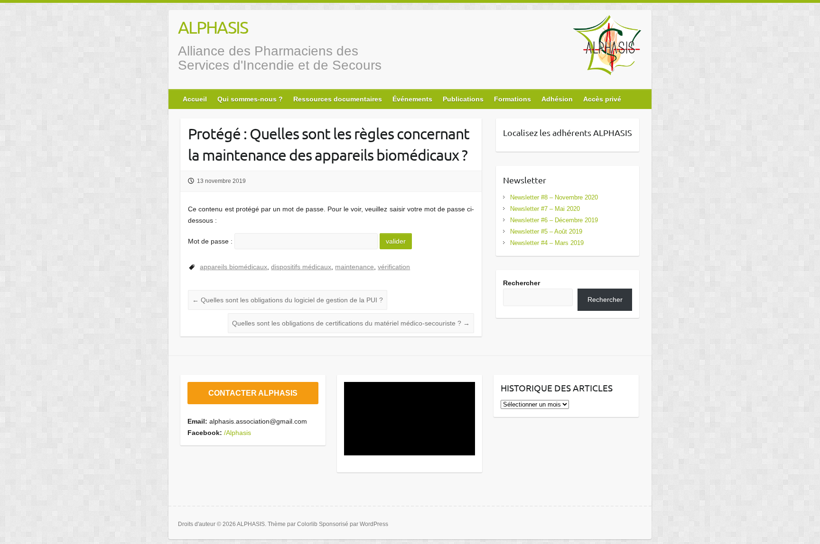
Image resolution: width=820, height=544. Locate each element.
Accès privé (602, 99)
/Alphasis (237, 432)
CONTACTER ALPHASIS (253, 393)
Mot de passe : (211, 241)
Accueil (195, 99)
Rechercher (521, 283)
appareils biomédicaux (233, 267)
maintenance (354, 267)
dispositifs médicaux (301, 267)
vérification (394, 267)
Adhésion (557, 99)
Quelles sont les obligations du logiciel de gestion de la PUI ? (287, 300)
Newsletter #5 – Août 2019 (546, 231)
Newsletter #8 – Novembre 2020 (554, 197)
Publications (463, 99)
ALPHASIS (213, 27)
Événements (412, 99)
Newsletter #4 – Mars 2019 (547, 242)
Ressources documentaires (337, 99)
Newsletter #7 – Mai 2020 (545, 208)
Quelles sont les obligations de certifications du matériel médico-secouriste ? (351, 323)
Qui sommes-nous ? (250, 99)
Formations (512, 99)
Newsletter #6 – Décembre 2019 (554, 220)
